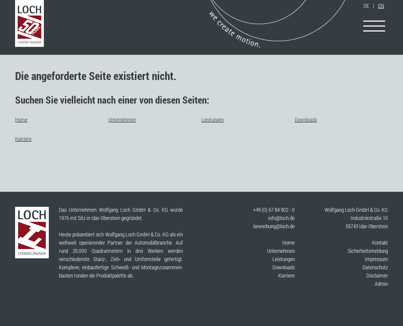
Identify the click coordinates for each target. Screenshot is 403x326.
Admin (381, 283)
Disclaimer (377, 275)
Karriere (23, 138)
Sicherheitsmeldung (368, 250)
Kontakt (380, 242)
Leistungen (213, 119)
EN (381, 5)
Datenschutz (375, 267)
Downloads (306, 119)
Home (21, 119)
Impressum (376, 258)
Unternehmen (122, 119)
